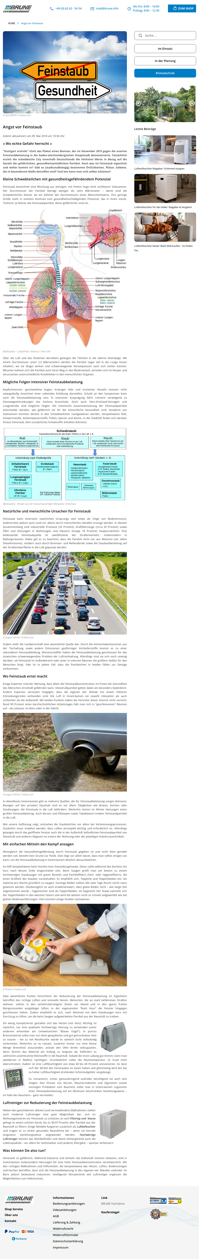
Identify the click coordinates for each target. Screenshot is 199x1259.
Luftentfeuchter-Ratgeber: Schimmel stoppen (159, 169)
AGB (56, 1216)
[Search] (140, 35)
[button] (138, 103)
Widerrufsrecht (63, 1229)
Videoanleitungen (64, 1210)
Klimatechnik (165, 73)
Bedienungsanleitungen (69, 1204)
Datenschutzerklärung (68, 1241)
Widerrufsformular (65, 1235)
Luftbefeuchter (86, 1126)
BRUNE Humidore (113, 1204)
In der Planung (165, 61)
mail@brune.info (107, 8)
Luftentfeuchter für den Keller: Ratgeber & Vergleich (163, 207)
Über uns (11, 1215)
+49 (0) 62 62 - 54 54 (68, 8)
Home (11, 23)
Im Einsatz (165, 49)
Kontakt (10, 1221)
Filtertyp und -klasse (82, 1118)
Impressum (60, 1247)
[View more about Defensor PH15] (165, 104)
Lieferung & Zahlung (66, 1222)
